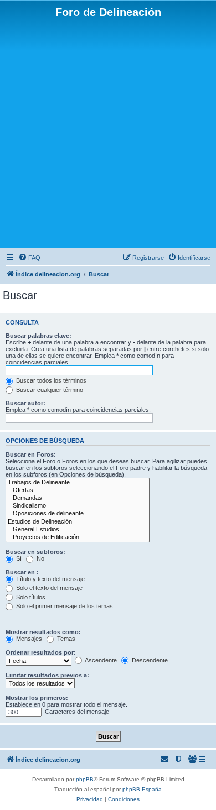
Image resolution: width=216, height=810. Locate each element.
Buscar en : (22, 572)
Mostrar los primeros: (37, 697)
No (39, 558)
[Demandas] (77, 498)
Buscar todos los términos (50, 380)
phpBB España (142, 789)
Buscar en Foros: (31, 454)
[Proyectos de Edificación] (77, 537)
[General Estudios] (77, 530)
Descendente (149, 660)
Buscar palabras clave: (38, 335)
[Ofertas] (77, 490)
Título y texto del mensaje (49, 579)
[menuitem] (29, 257)
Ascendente (100, 660)
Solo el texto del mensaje (48, 587)
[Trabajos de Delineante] (77, 483)
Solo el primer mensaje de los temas (63, 606)
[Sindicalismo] (77, 506)
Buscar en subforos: (35, 551)
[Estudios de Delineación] (77, 522)
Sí (18, 558)
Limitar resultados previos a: (47, 675)
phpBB (85, 779)
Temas (65, 638)
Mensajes (28, 638)
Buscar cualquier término (48, 389)
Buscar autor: (25, 403)
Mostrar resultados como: (43, 632)
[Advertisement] (108, 132)
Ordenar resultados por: (41, 652)
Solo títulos (29, 597)
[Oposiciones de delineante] (77, 514)
